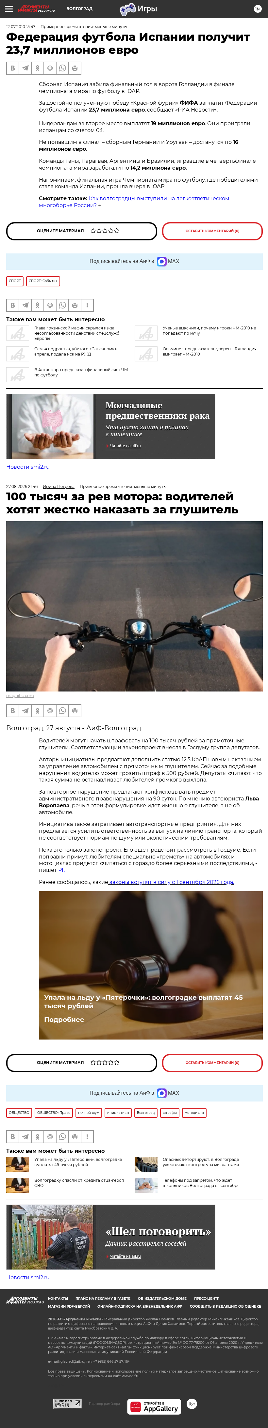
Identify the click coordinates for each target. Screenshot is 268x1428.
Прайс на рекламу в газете (102, 1299)
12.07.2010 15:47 (20, 26)
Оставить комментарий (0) (213, 231)
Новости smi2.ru (28, 467)
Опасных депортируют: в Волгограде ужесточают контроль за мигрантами (201, 1162)
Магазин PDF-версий (69, 1306)
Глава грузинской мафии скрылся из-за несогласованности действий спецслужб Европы (76, 333)
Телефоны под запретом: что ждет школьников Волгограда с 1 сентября (201, 1183)
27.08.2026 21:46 (22, 486)
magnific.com (20, 695)
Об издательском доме (162, 1299)
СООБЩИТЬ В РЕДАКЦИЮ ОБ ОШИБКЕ (225, 1306)
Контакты (58, 1299)
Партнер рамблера (104, 1403)
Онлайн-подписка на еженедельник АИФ (139, 1306)
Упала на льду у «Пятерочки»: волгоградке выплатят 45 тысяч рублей (143, 1002)
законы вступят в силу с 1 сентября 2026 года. (171, 882)
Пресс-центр (206, 1299)
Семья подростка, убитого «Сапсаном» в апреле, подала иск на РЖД (75, 351)
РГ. (61, 870)
